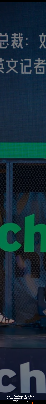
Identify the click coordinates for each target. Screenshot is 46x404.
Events (9, 394)
